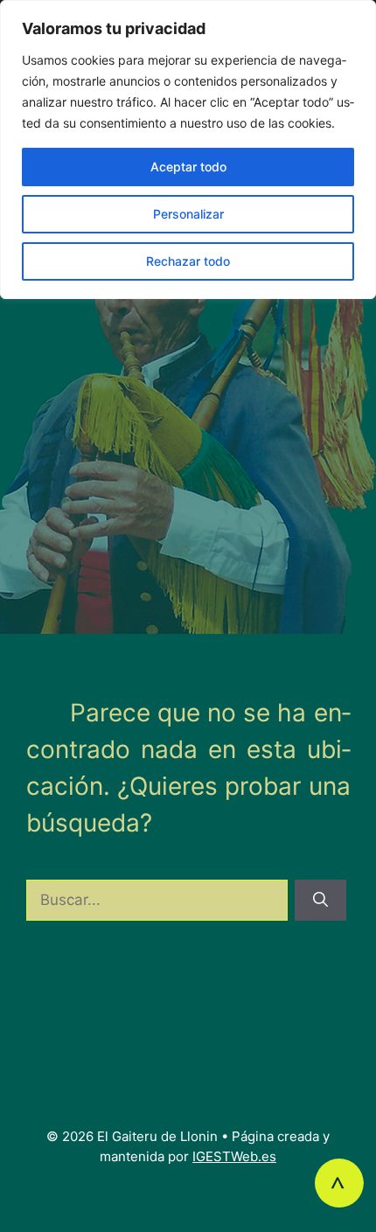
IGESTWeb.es (234, 1156)
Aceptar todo (188, 166)
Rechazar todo (188, 261)
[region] (188, 149)
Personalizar (188, 213)
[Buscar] (320, 901)
